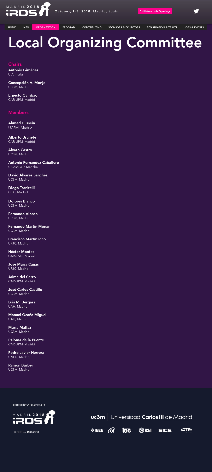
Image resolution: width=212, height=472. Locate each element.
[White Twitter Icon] (196, 11)
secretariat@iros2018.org (29, 404)
